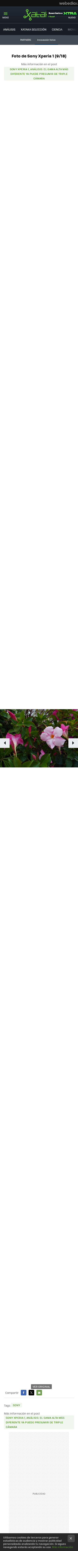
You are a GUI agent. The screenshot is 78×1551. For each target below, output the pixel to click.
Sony (16, 1405)
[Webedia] (68, 3)
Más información (62, 1547)
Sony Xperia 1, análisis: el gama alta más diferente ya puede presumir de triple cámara (39, 73)
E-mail (39, 1392)
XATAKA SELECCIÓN (33, 29)
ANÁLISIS (9, 29)
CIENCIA (57, 29)
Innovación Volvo (46, 39)
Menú (5, 17)
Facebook (23, 1392)
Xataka (39, 14)
